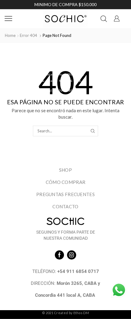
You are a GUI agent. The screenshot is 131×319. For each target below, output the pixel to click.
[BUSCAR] (92, 131)
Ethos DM (81, 313)
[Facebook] (59, 255)
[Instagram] (71, 255)
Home (10, 35)
